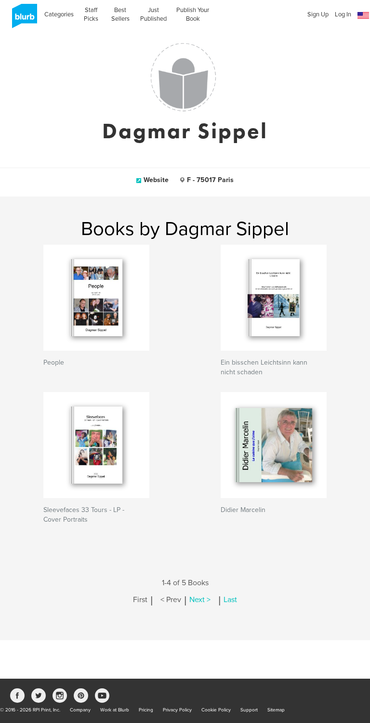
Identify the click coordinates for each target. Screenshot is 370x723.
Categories (59, 14)
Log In (343, 14)
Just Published (153, 14)
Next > (200, 600)
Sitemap (276, 710)
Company (80, 710)
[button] (363, 16)
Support (249, 710)
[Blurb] (21, 19)
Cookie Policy (216, 710)
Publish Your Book (192, 14)
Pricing (146, 710)
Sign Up (318, 14)
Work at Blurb (114, 710)
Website (156, 180)
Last (230, 600)
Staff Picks (91, 14)
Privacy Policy (177, 710)
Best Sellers (120, 14)
